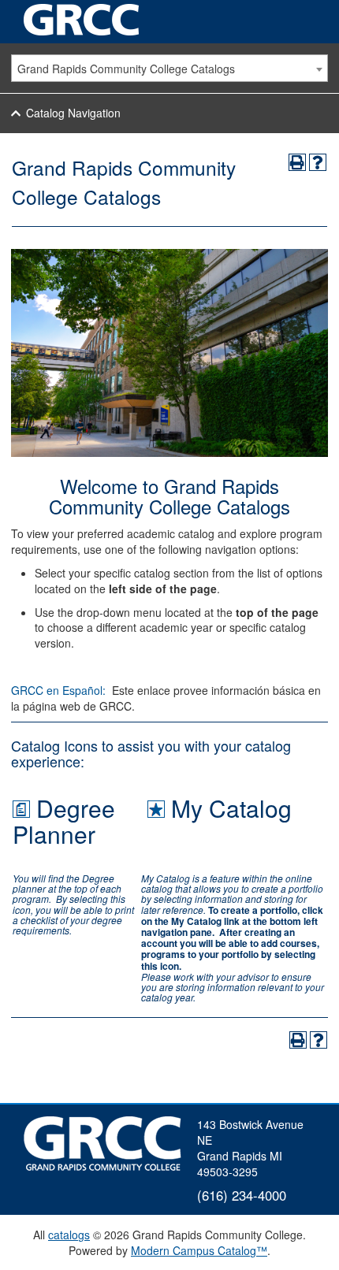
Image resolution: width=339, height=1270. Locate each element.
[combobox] (169, 68)
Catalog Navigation (73, 113)
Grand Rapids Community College (83, 19)
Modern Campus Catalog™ (199, 1250)
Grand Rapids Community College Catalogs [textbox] (126, 68)
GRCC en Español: (58, 690)
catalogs (69, 1234)
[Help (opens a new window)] (317, 162)
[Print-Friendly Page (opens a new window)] (297, 162)
